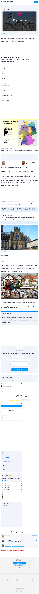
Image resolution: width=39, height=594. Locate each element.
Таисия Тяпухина (7, 489)
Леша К (5, 483)
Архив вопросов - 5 (19, 576)
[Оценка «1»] (11, 400)
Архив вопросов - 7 (19, 579)
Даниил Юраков (6, 485)
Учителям (30, 569)
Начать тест (19, 369)
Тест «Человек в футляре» (10, 541)
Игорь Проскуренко (7, 491)
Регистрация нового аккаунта (19, 565)
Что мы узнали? (5, 415)
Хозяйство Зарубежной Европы (7, 464)
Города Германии (10, 162)
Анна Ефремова (6, 487)
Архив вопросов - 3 (9, 579)
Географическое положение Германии (8, 412)
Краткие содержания (10, 569)
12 (12, 359)
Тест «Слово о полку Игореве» (11, 536)
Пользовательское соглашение (19, 582)
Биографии (8, 567)
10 (12, 357)
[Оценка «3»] (15, 400)
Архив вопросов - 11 (30, 579)
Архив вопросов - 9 (30, 576)
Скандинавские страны (6, 458)
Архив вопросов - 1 (9, 576)
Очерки (8, 571)
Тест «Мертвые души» (9, 546)
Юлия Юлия (6, 493)
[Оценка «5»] (19, 400)
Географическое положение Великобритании (9, 454)
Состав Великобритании (6, 457)
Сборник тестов (21, 567)
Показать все (5, 469)
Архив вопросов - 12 (30, 580)
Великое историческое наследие (7, 413)
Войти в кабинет (19, 563)
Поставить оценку (25, 400)
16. (13, 365)
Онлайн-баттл (21, 569)
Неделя (3, 480)
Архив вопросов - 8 (19, 580)
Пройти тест (11, 405)
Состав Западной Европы (6, 461)
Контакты (30, 567)
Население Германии (5, 466)
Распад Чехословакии (6, 462)
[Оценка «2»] (13, 400)
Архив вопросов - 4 (9, 580)
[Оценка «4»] (17, 400)
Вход (36, 1)
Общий (6, 480)
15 (12, 362)
